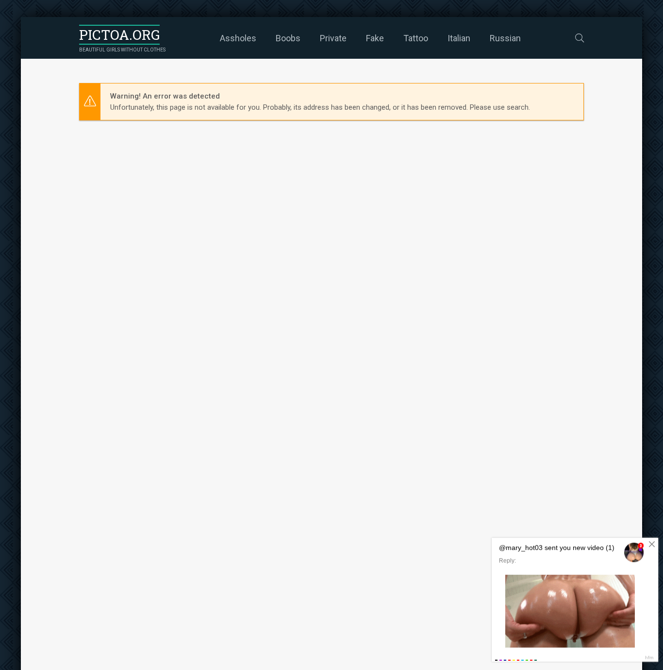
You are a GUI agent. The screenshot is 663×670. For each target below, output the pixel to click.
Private (333, 38)
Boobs (288, 38)
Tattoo (415, 38)
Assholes (238, 38)
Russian (505, 38)
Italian (459, 38)
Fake (375, 38)
